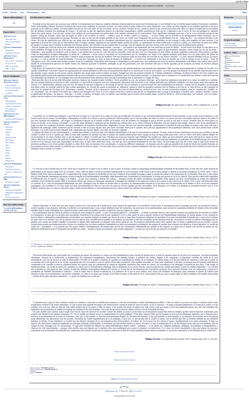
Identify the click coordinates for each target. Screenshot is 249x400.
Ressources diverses (12, 197)
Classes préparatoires (10, 57)
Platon (7, 150)
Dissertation (9, 50)
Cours (14, 36)
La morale (8, 93)
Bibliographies (10, 101)
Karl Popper (9, 140)
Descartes (8, 130)
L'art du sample (230, 43)
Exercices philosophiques (11, 115)
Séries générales (11, 39)
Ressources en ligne (13, 178)
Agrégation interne (12, 186)
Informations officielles (13, 190)
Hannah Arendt (10, 137)
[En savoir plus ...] (137, 391)
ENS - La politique (12, 66)
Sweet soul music (231, 45)
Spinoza (8, 158)
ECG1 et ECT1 (10, 63)
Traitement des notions (13, 104)
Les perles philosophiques (13, 208)
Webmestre (229, 60)
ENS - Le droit (10, 69)
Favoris (227, 64)
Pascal (7, 148)
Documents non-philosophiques (11, 110)
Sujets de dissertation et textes (11, 81)
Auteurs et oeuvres (11, 123)
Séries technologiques (13, 42)
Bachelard (9, 127)
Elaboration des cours (13, 97)
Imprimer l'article (131, 379)
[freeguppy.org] (112, 391)
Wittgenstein (9, 161)
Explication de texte (12, 53)
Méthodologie (17, 47)
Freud (7, 135)
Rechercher (235, 30)
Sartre (7, 155)
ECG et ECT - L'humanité (14, 61)
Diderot (8, 132)
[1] (213, 68)
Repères (8, 44)
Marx (7, 145)
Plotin (7, 153)
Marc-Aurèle (9, 142)
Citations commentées (13, 106)
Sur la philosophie (11, 90)
